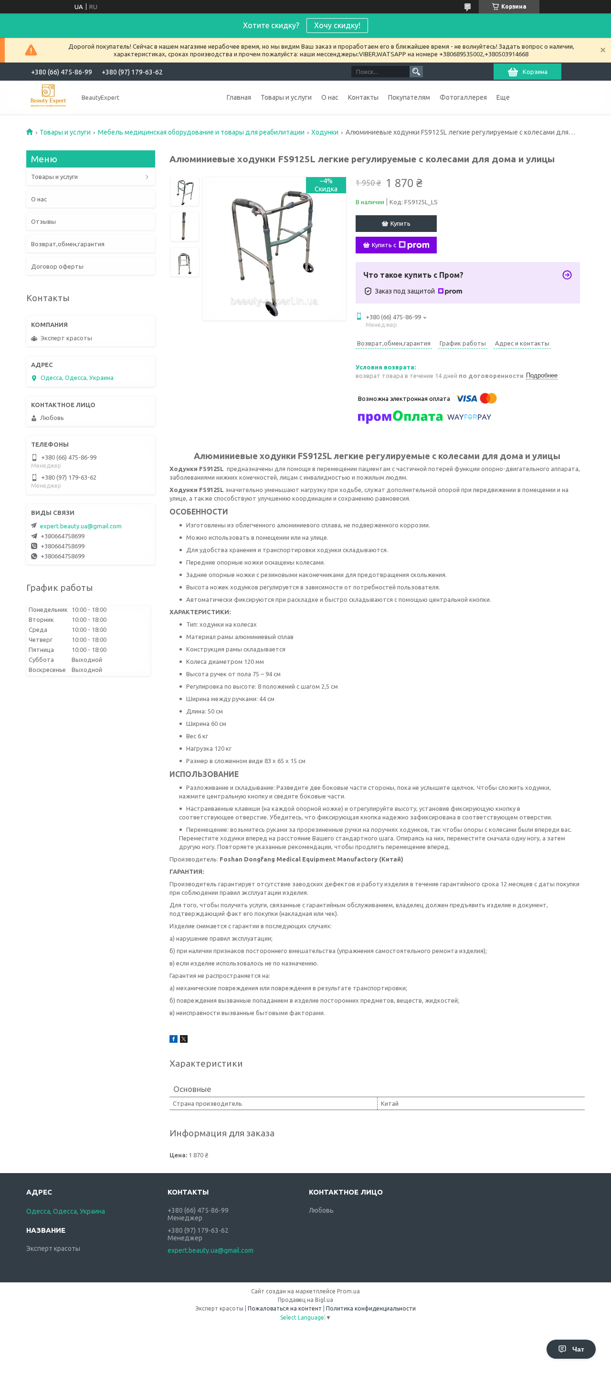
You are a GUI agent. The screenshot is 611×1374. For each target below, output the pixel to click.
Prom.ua (348, 1291)
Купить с (384, 244)
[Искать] (416, 71)
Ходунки (324, 132)
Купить (400, 223)
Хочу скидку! (337, 25)
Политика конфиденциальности (371, 1308)
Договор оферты (57, 266)
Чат (578, 1349)
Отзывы (43, 221)
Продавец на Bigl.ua (305, 1300)
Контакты (363, 97)
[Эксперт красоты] (48, 97)
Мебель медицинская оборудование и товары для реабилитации (201, 132)
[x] (184, 1040)
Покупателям (409, 97)
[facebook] (173, 1040)
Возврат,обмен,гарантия (68, 244)
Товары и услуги (286, 97)
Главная (239, 97)
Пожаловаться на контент (285, 1308)
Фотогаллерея (463, 97)
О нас (329, 97)
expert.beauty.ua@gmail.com (81, 526)
